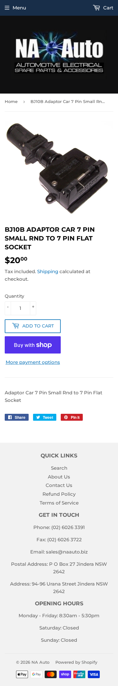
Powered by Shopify (76, 662)
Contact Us (59, 485)
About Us (59, 477)
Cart (107, 8)
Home (11, 101)
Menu (19, 8)
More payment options (33, 362)
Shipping (47, 271)
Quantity (14, 296)
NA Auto (40, 662)
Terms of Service (59, 503)
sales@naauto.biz (67, 552)
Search (59, 468)
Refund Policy (59, 494)
